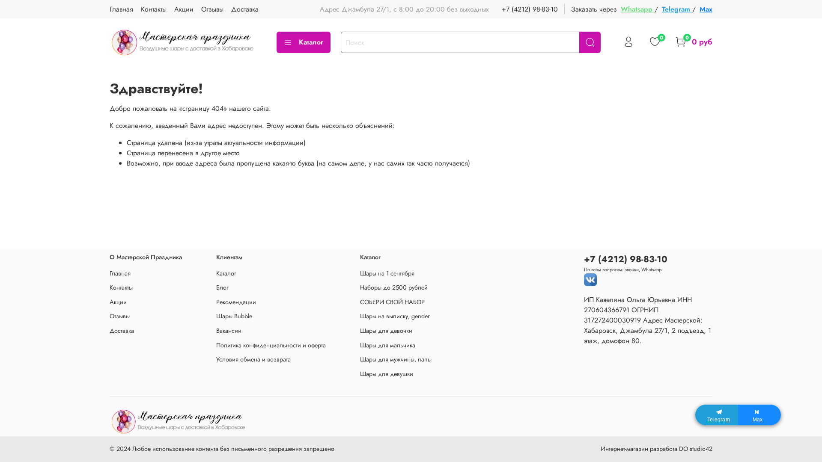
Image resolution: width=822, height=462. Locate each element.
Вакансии (228, 330)
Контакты (154, 9)
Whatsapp (638, 9)
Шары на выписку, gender (395, 316)
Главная (121, 9)
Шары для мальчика (387, 345)
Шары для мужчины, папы (396, 359)
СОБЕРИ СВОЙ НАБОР (392, 302)
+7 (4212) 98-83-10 (530, 9)
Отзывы (212, 9)
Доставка (245, 9)
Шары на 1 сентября (387, 273)
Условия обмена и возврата (253, 359)
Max (706, 9)
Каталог (311, 42)
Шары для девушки (386, 374)
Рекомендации (236, 302)
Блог (222, 287)
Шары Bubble (234, 316)
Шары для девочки (386, 330)
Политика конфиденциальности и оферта (271, 345)
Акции (184, 9)
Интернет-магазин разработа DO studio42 (656, 448)
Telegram (677, 9)
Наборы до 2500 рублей (394, 287)
